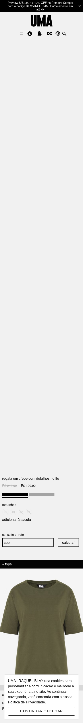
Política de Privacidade (26, 702)
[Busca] (64, 33)
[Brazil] (49, 33)
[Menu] (21, 34)
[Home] (41, 20)
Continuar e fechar (41, 711)
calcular (68, 542)
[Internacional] (57, 33)
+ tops (7, 564)
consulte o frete (13, 534)
